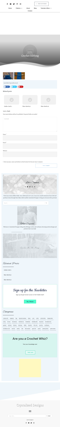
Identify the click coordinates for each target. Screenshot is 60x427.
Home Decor (30, 325)
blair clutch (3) (48, 101)
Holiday (25, 325)
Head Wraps (20, 325)
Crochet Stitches (43, 318)
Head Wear (15, 325)
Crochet (37, 318)
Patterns (39, 328)
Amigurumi (12, 318)
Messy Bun (41, 325)
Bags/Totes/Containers (22, 318)
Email (5, 142)
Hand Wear (9, 325)
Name (5, 134)
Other (22, 328)
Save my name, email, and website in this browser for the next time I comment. (23, 162)
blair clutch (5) (30, 101)
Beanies (29, 318)
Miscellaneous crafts (6, 328)
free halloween (28, 321)
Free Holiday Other (34, 321)
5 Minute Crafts (5, 318)
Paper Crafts (34, 328)
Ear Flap (4, 321)
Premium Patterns (45, 328)
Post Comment (46, 165)
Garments (4, 325)
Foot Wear (8, 321)
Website (5, 151)
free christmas (14, 321)
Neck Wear (13, 328)
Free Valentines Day (48, 321)
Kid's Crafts (35, 325)
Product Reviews (52, 328)
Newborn (18, 328)
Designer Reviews (50, 318)
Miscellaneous (47, 325)
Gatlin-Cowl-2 (11, 101)
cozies (33, 318)
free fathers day (21, 321)
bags (16, 318)
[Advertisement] (30, 23)
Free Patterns (41, 321)
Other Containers (27, 328)
